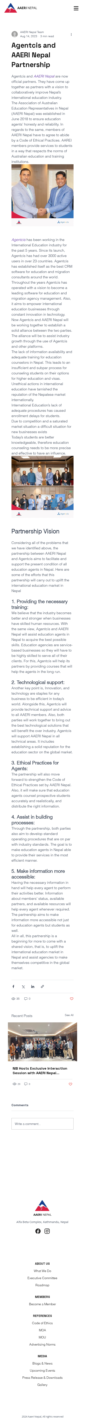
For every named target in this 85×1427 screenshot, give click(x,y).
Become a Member (42, 1304)
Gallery (42, 1385)
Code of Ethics (42, 1323)
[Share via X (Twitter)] (23, 986)
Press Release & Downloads (42, 1378)
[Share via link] (42, 986)
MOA (42, 1330)
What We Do (42, 1271)
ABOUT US (42, 1264)
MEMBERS (42, 1297)
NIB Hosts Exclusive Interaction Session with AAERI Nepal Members (40, 1070)
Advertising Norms (42, 1344)
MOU (42, 1337)
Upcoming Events (42, 1370)
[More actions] (71, 34)
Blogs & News (42, 1363)
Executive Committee (42, 1278)
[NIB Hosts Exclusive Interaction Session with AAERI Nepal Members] (42, 1041)
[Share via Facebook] (13, 986)
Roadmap (42, 1285)
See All (69, 1015)
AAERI (27, 8)
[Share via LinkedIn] (33, 986)
